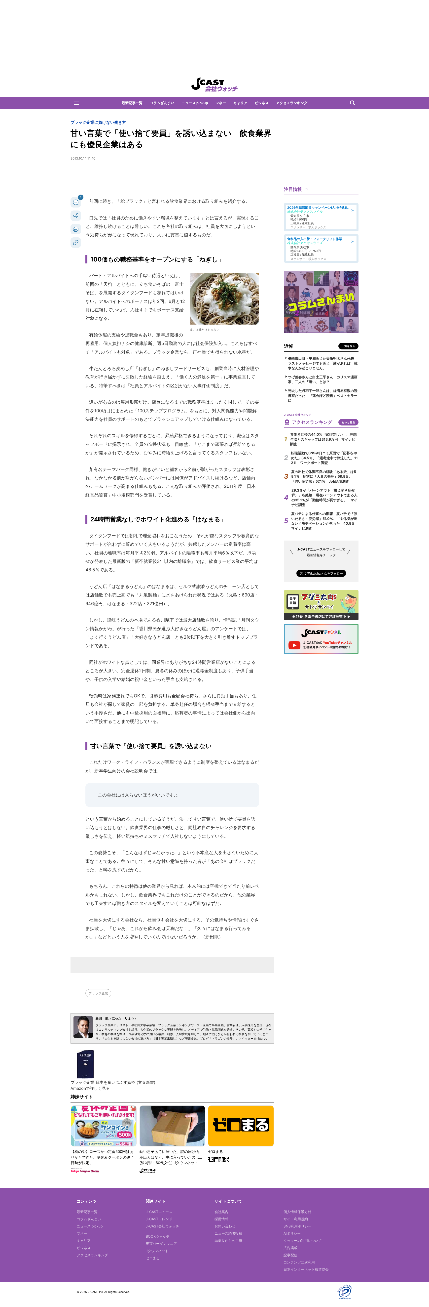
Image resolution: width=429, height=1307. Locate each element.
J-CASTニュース (159, 1212)
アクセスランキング (291, 103)
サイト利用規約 (296, 1219)
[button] (76, 103)
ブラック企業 (98, 993)
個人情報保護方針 (297, 1212)
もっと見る (348, 422)
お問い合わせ (224, 1226)
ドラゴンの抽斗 (222, 1038)
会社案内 (221, 1212)
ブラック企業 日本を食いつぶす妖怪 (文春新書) (113, 1082)
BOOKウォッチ (158, 1236)
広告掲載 (290, 1248)
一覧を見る (348, 346)
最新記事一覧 (132, 103)
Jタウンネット (157, 1251)
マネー (220, 103)
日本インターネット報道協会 (306, 1269)
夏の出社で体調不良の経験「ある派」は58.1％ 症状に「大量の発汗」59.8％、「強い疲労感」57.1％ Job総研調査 (323, 476)
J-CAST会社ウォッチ (162, 1226)
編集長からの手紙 (228, 1240)
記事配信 (290, 1255)
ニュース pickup (195, 103)
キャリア (240, 103)
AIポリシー (292, 1233)
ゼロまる (153, 1258)
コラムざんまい (162, 103)
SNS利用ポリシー (298, 1226)
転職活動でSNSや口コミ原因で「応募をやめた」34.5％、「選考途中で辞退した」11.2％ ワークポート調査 (324, 458)
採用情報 (221, 1219)
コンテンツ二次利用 (299, 1262)
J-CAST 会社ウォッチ (214, 84)
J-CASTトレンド (159, 1219)
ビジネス (262, 103)
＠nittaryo (260, 1038)
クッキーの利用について (303, 1240)
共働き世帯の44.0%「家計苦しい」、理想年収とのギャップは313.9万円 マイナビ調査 (323, 439)
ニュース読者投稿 (228, 1233)
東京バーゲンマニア (161, 1243)
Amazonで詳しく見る (90, 1088)
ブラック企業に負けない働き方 (98, 122)
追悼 (288, 346)
